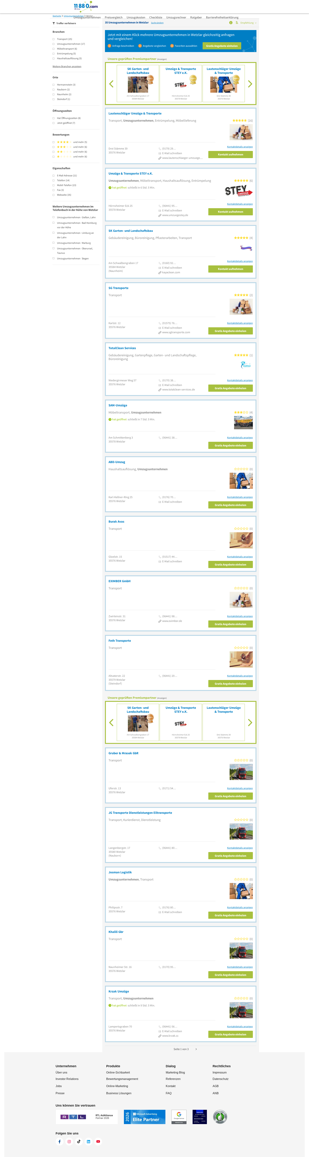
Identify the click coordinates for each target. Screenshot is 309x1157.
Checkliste (155, 17)
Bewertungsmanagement (122, 1078)
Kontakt (170, 1086)
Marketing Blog (175, 1072)
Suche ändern (157, 22)
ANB (216, 1093)
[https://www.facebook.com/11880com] (59, 1142)
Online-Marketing (117, 1086)
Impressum (220, 1072)
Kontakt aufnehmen (230, 154)
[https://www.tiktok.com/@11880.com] (79, 1142)
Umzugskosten (136, 17)
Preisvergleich (113, 17)
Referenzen (173, 1078)
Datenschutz (221, 1078)
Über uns (61, 1072)
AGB (216, 1086)
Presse (60, 1093)
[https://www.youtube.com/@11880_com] (98, 1142)
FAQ (168, 1093)
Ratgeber (196, 17)
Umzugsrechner (176, 17)
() (64, 39)
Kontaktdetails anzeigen (240, 146)
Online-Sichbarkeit (118, 1072)
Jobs (59, 1086)
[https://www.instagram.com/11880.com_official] (69, 1142)
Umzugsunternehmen (87, 17)
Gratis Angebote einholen (222, 46)
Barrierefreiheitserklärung (222, 17)
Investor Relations (67, 1078)
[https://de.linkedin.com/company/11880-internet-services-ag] (88, 1142)
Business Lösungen (118, 1093)
